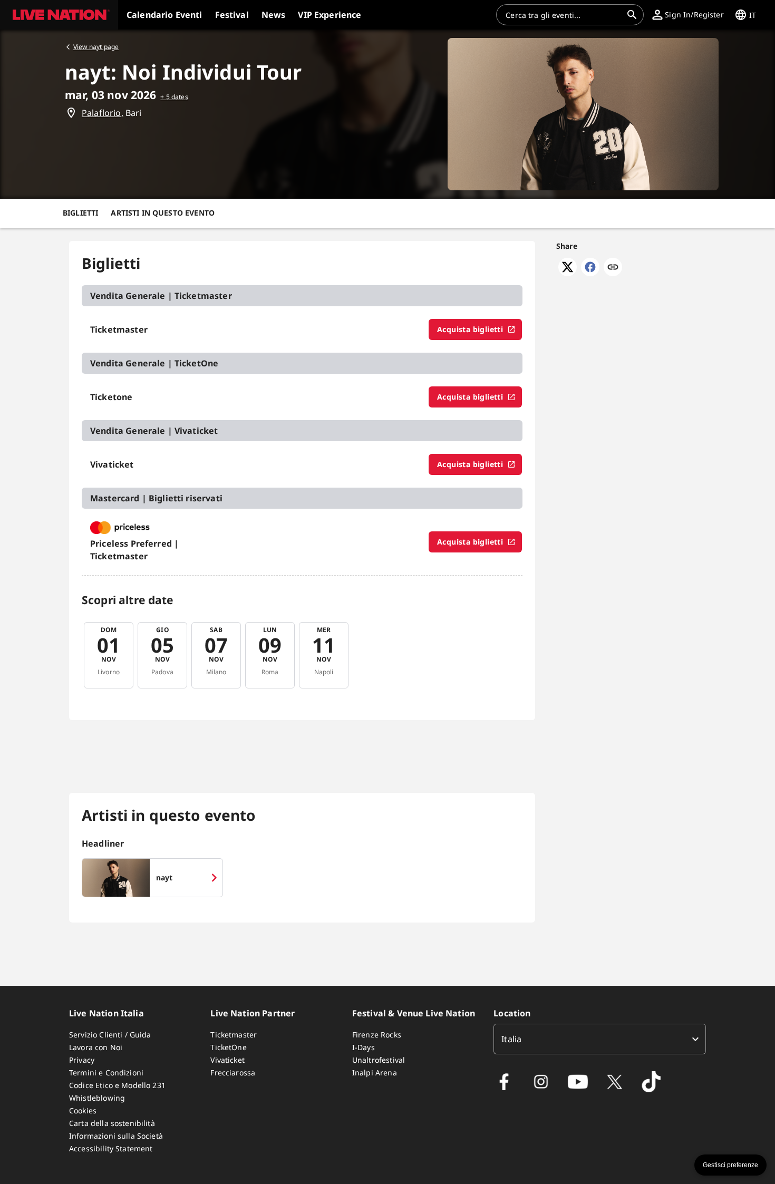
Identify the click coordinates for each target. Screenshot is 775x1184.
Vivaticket (227, 1060)
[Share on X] (567, 273)
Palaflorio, (102, 113)
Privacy (81, 1060)
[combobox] (563, 14)
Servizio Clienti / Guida (110, 1035)
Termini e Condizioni (106, 1072)
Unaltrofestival (378, 1060)
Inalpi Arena (374, 1072)
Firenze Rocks (376, 1035)
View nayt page (96, 46)
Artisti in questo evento (163, 213)
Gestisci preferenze (730, 1165)
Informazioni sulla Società (116, 1136)
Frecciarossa (232, 1072)
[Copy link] (613, 268)
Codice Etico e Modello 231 (117, 1085)
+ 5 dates (174, 96)
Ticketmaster (233, 1035)
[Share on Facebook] (590, 273)
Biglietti (80, 213)
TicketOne (228, 1047)
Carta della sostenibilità (112, 1123)
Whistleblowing (97, 1098)
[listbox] (599, 1039)
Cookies (82, 1110)
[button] (59, 15)
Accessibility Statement (110, 1148)
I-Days (363, 1047)
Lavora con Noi (95, 1047)
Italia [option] (511, 1039)
